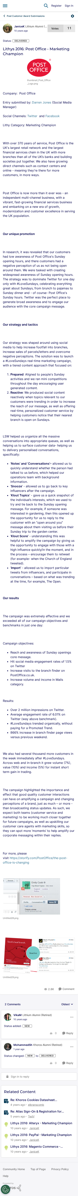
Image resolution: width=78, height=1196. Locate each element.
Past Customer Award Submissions (25, 16)
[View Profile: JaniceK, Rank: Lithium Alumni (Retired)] (7, 28)
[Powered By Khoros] (39, 1187)
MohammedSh (22, 1044)
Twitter (32, 116)
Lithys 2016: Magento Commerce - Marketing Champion (35, 1147)
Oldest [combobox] (67, 1004)
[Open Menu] (72, 16)
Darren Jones (41, 102)
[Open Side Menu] (5, 5)
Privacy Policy (60, 1169)
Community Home (14, 1169)
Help (6, 1175)
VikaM (17, 1015)
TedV (31, 1116)
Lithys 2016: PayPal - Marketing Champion (41, 1135)
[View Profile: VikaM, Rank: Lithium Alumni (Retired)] (8, 1017)
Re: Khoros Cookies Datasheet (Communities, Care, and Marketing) (36, 1100)
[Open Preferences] (5, 1189)
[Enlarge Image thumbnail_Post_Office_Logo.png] (39, 68)
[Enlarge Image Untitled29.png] (39, 954)
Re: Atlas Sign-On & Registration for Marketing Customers (36, 1111)
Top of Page (38, 1169)
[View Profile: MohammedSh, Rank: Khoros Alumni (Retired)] (8, 1047)
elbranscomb (36, 1104)
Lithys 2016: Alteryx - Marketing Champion (41, 1123)
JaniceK (19, 26)
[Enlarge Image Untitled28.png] (31, 896)
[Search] (46, 5)
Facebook (52, 116)
